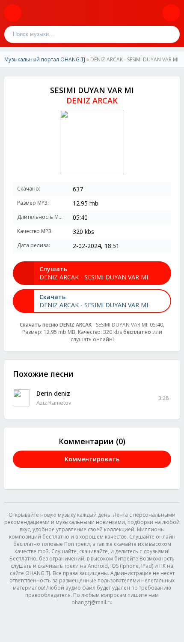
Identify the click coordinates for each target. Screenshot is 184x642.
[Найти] (171, 34)
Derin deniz (53, 393)
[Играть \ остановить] (21, 397)
